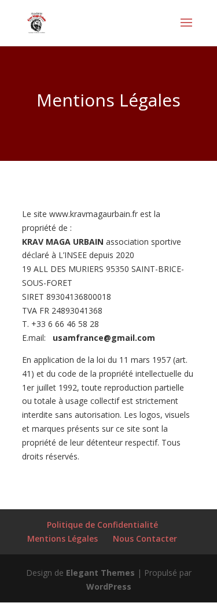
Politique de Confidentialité (102, 524)
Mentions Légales (62, 538)
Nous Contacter (145, 538)
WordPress (108, 586)
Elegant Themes (100, 572)
